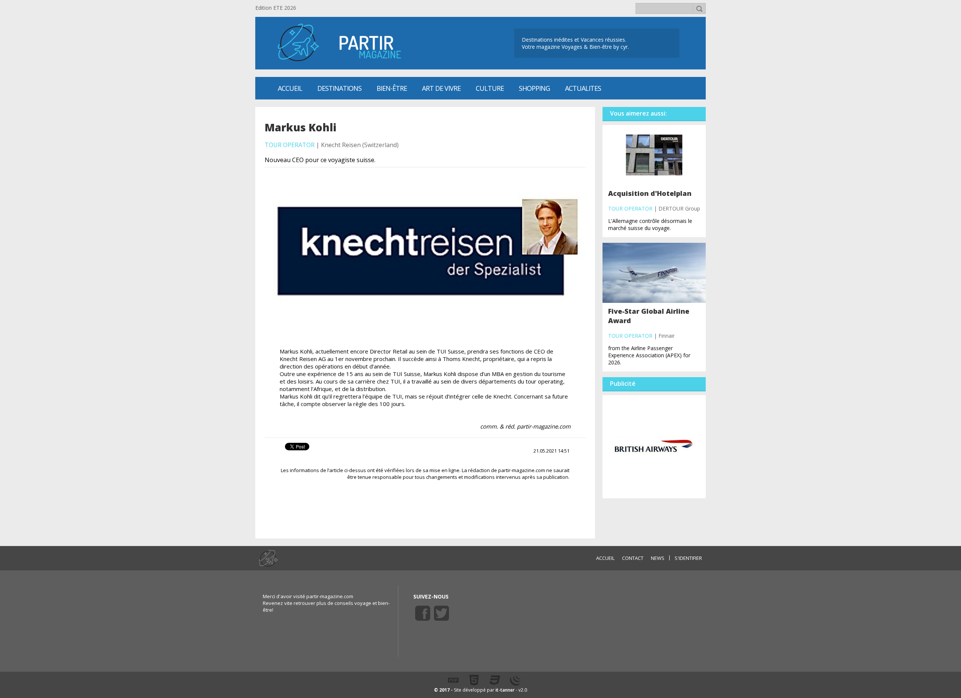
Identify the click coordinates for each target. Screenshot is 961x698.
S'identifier (688, 558)
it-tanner (505, 690)
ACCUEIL (605, 558)
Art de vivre (441, 88)
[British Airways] (654, 446)
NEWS (657, 558)
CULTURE (490, 88)
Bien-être (392, 88)
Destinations (339, 88)
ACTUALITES (583, 88)
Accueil (290, 88)
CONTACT (632, 558)
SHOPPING (534, 88)
